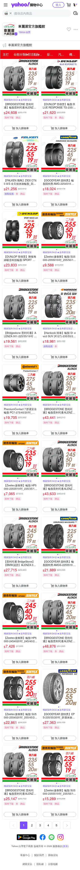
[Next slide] (36, 77)
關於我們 (39, 855)
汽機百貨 (62, 54)
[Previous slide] (4, 77)
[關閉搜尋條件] (10, 13)
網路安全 (27, 864)
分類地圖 (53, 864)
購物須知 (53, 855)
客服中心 (25, 855)
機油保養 (73, 54)
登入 (58, 5)
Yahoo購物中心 (27, 4)
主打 (6, 54)
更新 (65, 846)
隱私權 (40, 864)
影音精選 (51, 54)
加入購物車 (22, 128)
